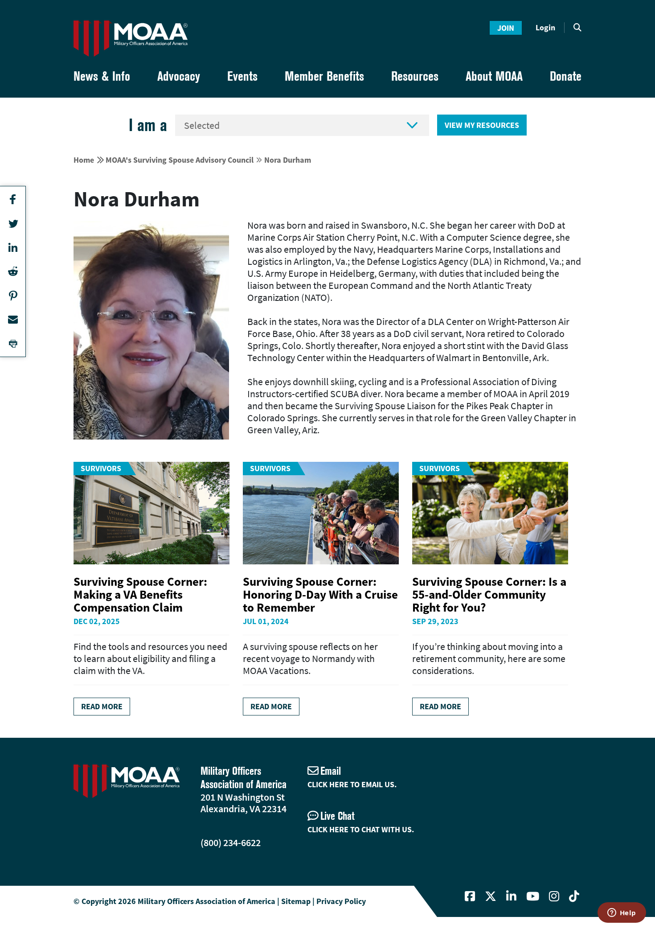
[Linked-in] (511, 896)
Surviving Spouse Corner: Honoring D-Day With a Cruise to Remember (320, 594)
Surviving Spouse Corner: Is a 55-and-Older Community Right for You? (489, 594)
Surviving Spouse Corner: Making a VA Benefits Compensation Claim (140, 594)
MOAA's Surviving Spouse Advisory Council (180, 160)
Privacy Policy (341, 901)
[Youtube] (532, 896)
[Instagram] (554, 896)
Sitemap (296, 901)
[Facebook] (470, 896)
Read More (102, 706)
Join (505, 28)
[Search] (577, 28)
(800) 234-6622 (231, 842)
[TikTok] (574, 896)
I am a (148, 125)
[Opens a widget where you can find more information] (621, 913)
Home (84, 160)
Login (545, 27)
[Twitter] (490, 896)
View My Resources (482, 125)
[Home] (131, 39)
